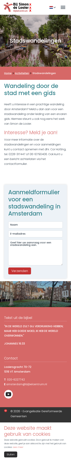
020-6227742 (16, 379)
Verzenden (19, 271)
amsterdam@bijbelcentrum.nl (26, 384)
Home (8, 73)
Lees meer (18, 447)
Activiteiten (22, 73)
